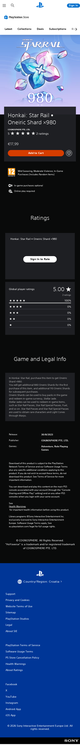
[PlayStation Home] (40, 5)
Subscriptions (57, 29)
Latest (8, 29)
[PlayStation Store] (17, 17)
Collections (24, 29)
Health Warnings (17, 506)
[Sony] (71, 743)
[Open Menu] (4, 5)
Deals (40, 29)
